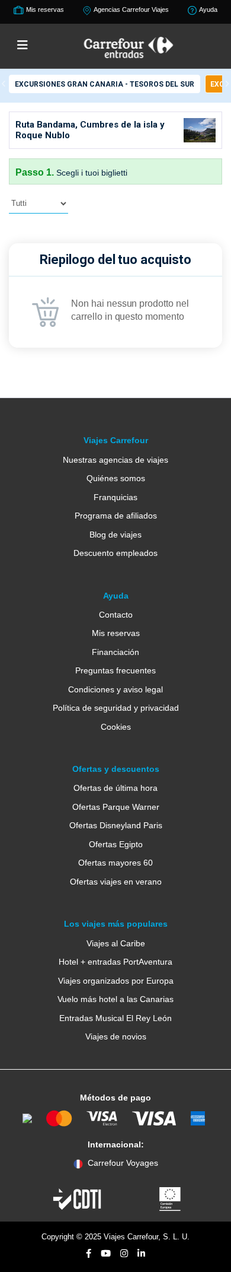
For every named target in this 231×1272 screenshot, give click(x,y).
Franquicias (115, 497)
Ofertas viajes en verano (116, 881)
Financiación (115, 652)
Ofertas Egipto (116, 844)
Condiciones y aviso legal (115, 689)
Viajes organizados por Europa (116, 981)
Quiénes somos (115, 478)
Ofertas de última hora (115, 788)
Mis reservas (116, 633)
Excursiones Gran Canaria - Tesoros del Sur (104, 84)
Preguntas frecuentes (115, 670)
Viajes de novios (115, 1036)
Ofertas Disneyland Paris (115, 825)
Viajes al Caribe (115, 943)
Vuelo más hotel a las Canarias (115, 999)
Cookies (116, 727)
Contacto (116, 614)
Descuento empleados (115, 553)
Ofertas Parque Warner (115, 807)
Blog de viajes (115, 534)
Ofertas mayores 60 (115, 862)
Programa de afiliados (116, 515)
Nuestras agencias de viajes (115, 460)
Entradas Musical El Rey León (115, 1018)
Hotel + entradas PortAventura (115, 962)
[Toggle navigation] (22, 45)
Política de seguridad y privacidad (116, 708)
